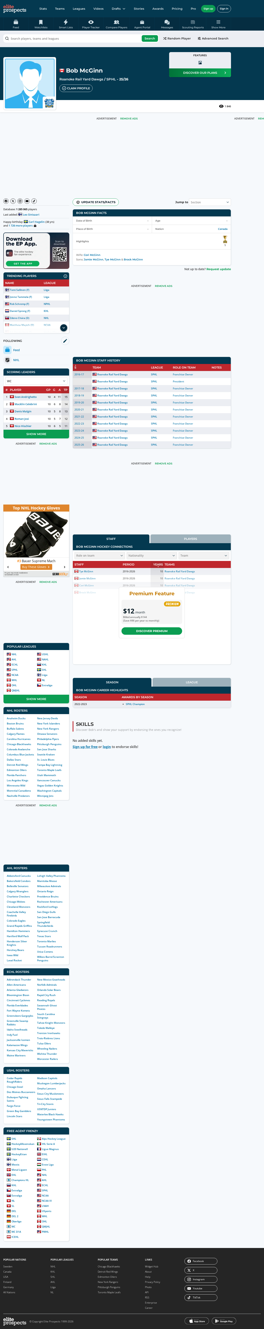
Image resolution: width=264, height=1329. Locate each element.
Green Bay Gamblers (19, 1111)
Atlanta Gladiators (17, 990)
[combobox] (81, 38)
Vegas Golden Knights (50, 785)
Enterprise (151, 1302)
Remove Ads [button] (129, 118)
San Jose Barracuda (48, 917)
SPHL (111, 79)
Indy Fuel (12, 1035)
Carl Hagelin (37, 222)
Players (190, 539)
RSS (147, 1297)
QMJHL (16, 690)
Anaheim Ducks (16, 718)
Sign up (208, 8)
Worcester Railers (47, 1059)
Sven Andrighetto (26, 397)
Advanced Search (215, 38)
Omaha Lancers (46, 1088)
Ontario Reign (45, 891)
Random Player (179, 38)
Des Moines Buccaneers (21, 1092)
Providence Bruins (48, 896)
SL (13, 1206)
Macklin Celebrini (26, 404)
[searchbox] (81, 38)
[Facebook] (6, 201)
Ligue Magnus (50, 1149)
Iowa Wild (12, 955)
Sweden (7, 1266)
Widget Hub (151, 1266)
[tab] (111, 538)
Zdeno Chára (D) (19, 318)
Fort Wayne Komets (18, 1010)
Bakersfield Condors (19, 881)
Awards (158, 9)
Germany (8, 1287)
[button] (218, 24)
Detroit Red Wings (17, 765)
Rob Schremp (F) (19, 304)
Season (112, 682)
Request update (218, 269)
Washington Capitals (49, 790)
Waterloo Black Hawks (50, 1114)
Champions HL (20, 1180)
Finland (7, 1282)
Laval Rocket (14, 960)
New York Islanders (48, 723)
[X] (13, 201)
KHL (46, 311)
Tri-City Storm (45, 1104)
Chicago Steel (15, 1087)
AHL (14, 659)
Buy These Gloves (34, 567)
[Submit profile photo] (200, 62)
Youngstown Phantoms (51, 1119)
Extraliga (47, 685)
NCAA (15, 675)
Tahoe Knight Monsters (51, 1023)
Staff (111, 539)
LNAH (45, 1206)
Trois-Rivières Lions (48, 1038)
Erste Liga (48, 1164)
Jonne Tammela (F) (21, 297)
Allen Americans (16, 985)
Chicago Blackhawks (19, 744)
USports (46, 1211)
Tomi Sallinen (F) (19, 290)
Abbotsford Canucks (19, 876)
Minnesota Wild (16, 785)
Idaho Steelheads (17, 1029)
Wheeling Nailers (47, 1048)
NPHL (47, 304)
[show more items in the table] (63, 328)
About (148, 1271)
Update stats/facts (98, 202)
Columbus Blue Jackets (20, 754)
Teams (60, 9)
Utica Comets (45, 951)
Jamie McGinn (93, 259)
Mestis (15, 1164)
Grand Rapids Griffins (19, 926)
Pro (193, 9)
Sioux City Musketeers (50, 1093)
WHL (14, 680)
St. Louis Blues (45, 759)
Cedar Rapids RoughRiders (14, 1079)
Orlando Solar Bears (49, 990)
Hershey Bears (15, 950)
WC (13, 1226)
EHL (14, 1175)
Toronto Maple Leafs (49, 770)
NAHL (45, 659)
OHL (14, 685)
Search (150, 38)
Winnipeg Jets (45, 796)
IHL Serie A (48, 1144)
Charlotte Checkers (18, 896)
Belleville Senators (17, 886)
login (107, 746)
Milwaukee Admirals (49, 886)
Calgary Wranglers (17, 891)
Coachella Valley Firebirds (16, 913)
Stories (139, 9)
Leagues (79, 9)
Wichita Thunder (47, 1054)
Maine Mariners (16, 1055)
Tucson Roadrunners (49, 946)
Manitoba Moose (47, 881)
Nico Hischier (23, 426)
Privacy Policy (152, 1282)
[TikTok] (34, 201)
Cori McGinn (92, 254)
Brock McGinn (133, 259)
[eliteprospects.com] (14, 9)
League (192, 682)
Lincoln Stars (14, 1116)
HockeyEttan (19, 1154)
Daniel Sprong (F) (20, 311)
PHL (44, 1170)
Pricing (177, 9)
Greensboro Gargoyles (20, 1016)
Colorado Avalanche (18, 749)
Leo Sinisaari (31, 214)
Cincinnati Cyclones (18, 1000)
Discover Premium (151, 631)
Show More (36, 434)
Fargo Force (13, 1106)
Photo (148, 1287)
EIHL (44, 1154)
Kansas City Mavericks (20, 1050)
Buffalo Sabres (15, 728)
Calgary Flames (16, 734)
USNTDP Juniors (46, 1109)
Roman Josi (22, 419)
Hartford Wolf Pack (18, 936)
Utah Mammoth (46, 775)
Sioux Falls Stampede (49, 1099)
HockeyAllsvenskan (23, 1144)
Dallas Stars (14, 759)
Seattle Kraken (46, 754)
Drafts (116, 9)
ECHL (15, 664)
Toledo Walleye (46, 1028)
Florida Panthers (16, 775)
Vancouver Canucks (49, 780)
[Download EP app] (36, 251)
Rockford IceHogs (47, 907)
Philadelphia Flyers (48, 739)
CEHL (45, 1159)
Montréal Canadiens (19, 790)
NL (43, 680)
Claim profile (78, 88)
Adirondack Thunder (19, 979)
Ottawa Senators (47, 734)
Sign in (224, 8)
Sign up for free (85, 746)
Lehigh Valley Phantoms (51, 876)
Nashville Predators (18, 796)
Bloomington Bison (18, 995)
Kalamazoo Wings (17, 1045)
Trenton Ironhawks (48, 1033)
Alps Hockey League (54, 1139)
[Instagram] (20, 201)
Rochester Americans (49, 901)
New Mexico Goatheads (51, 979)
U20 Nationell (20, 1149)
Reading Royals (46, 1000)
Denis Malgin (23, 411)
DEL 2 (15, 1216)
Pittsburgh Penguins (49, 744)
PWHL (45, 1232)
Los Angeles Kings (17, 780)
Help (147, 1277)
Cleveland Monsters (18, 907)
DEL (14, 1211)
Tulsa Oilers (44, 1043)
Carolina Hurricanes (19, 739)
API (146, 1292)
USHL (45, 654)
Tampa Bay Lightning (49, 765)
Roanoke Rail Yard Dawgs (81, 79)
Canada (222, 228)
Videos (98, 9)
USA (5, 1277)
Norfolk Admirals (47, 985)
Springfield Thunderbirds (45, 924)
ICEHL (15, 1237)
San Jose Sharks (46, 749)
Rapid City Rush (46, 995)
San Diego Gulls (46, 912)
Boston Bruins (15, 723)
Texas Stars (44, 936)
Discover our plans (200, 73)
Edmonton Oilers (17, 770)
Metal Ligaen (19, 1170)
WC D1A (16, 1232)
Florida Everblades (17, 1005)
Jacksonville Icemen (18, 1040)
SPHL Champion (135, 704)
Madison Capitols (47, 1078)
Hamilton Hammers (18, 931)
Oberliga (16, 1221)
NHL (46, 318)
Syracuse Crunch (47, 931)
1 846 (228, 106)
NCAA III (47, 1201)
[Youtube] (27, 201)
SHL (44, 670)
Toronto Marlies (46, 941)
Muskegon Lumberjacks (51, 1083)
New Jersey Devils (47, 718)
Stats (43, 9)
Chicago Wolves (16, 901)
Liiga (46, 290)
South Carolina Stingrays (46, 1015)
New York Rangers (48, 728)
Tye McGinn (113, 259)
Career (149, 1308)
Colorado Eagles (16, 920)
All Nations (9, 1292)
